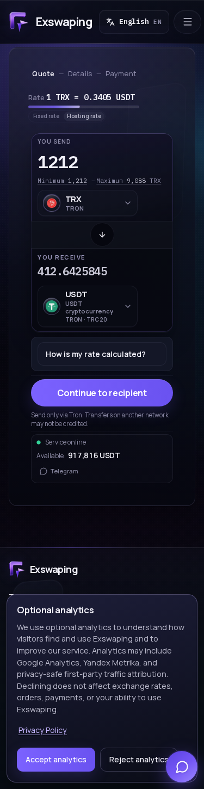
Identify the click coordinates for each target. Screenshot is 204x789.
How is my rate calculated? (96, 354)
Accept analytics (56, 759)
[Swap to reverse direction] (102, 234)
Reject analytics (139, 759)
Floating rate (84, 116)
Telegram (64, 471)
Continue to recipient (102, 393)
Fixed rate (46, 116)
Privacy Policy (42, 730)
